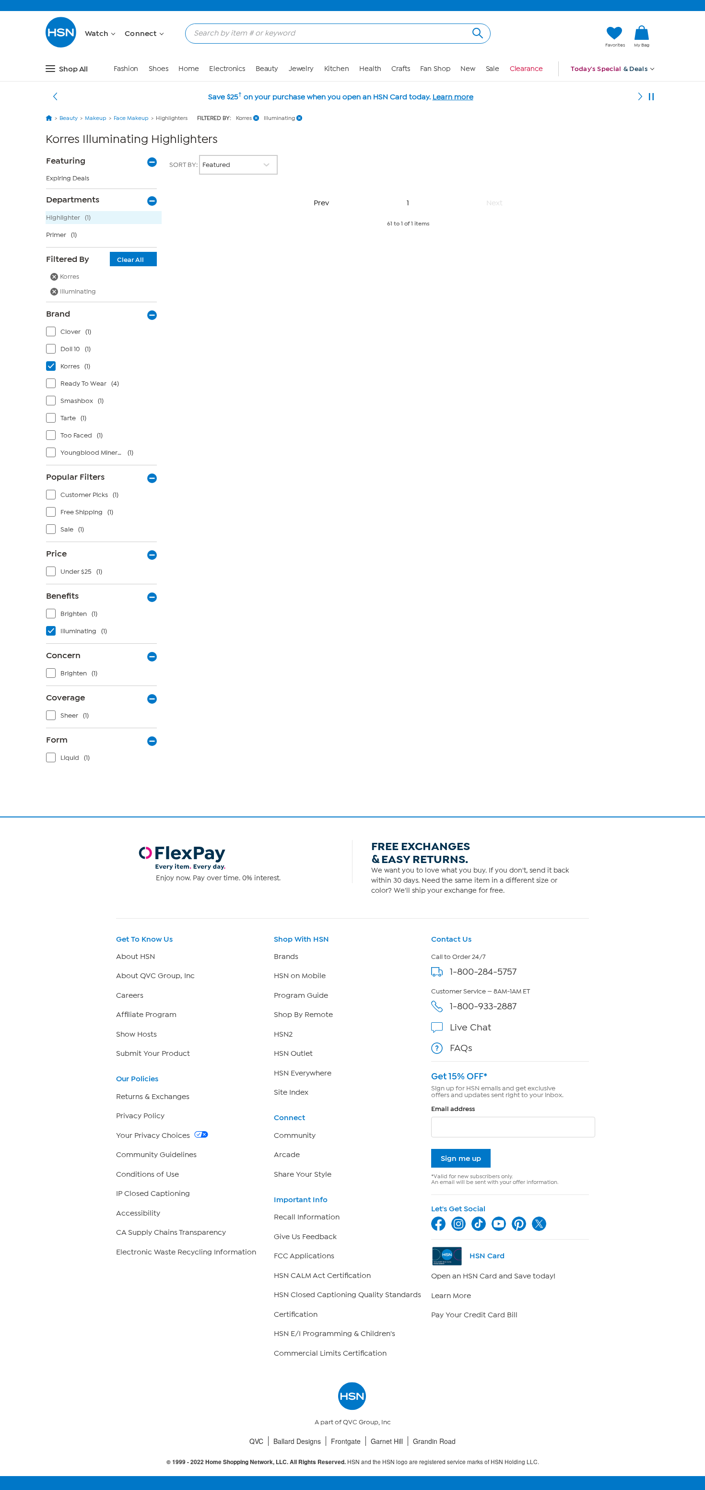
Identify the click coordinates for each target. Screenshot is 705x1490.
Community (295, 1135)
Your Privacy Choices (154, 1135)
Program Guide (301, 995)
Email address (453, 1109)
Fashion (126, 69)
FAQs (461, 1047)
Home (188, 69)
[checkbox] (104, 334)
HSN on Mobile (300, 975)
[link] (641, 36)
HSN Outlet (293, 1053)
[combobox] (334, 33)
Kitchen (336, 69)
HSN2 (283, 1034)
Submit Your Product (153, 1053)
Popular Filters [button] (75, 477)
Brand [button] (58, 313)
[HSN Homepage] (49, 118)
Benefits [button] (62, 596)
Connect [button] (142, 33)
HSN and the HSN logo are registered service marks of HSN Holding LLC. (352, 1462)
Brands (286, 956)
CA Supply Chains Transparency (171, 1232)
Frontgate (346, 1441)
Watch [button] (97, 33)
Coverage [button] (65, 697)
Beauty (267, 69)
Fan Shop (435, 69)
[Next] (640, 97)
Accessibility (138, 1213)
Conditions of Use (147, 1174)
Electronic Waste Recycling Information (186, 1252)
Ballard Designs (297, 1441)
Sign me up (461, 1158)
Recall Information (307, 1217)
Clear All (130, 260)
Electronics (227, 69)
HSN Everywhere (302, 1073)
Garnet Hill (387, 1441)
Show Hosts (136, 1034)
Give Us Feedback (305, 1236)
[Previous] (55, 97)
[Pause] (651, 97)
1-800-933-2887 (483, 1006)
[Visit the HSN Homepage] (61, 46)
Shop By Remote (303, 1014)
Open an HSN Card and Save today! (493, 1276)
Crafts (400, 69)
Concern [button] (63, 655)
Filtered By (95, 259)
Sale (493, 69)
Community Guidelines (156, 1154)
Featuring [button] (65, 160)
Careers (129, 995)
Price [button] (56, 553)
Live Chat (470, 1027)
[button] (553, 36)
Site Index (291, 1092)
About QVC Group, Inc (155, 975)
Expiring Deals (67, 178)
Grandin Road (434, 1441)
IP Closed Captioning (153, 1193)
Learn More (451, 1295)
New (467, 69)
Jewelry (301, 69)
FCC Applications (304, 1256)
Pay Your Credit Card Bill (474, 1315)
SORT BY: (184, 165)
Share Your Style (302, 1174)
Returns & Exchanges (152, 1096)
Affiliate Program (146, 1014)
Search (476, 32)
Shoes (158, 69)
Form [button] (57, 739)
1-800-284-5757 (483, 971)
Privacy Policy (140, 1116)
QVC (256, 1441)
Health (370, 69)
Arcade (287, 1154)
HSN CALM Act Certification (322, 1275)
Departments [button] (72, 199)
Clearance (526, 69)
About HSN (135, 956)
